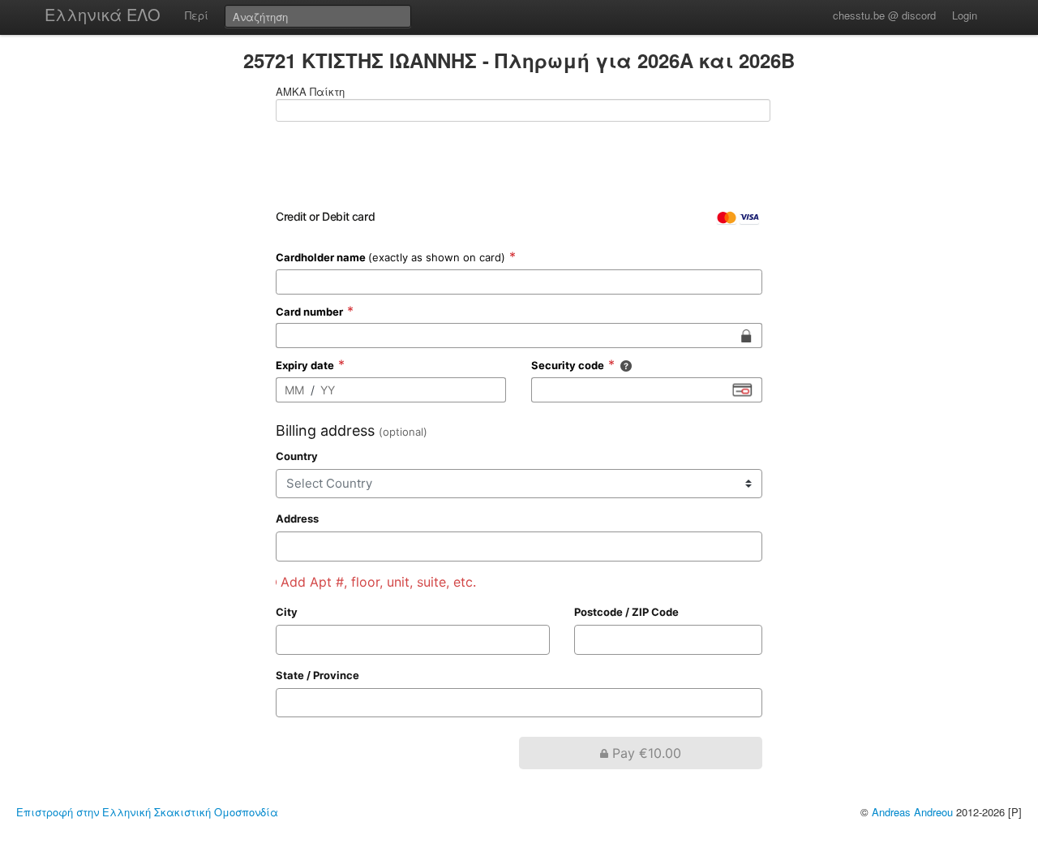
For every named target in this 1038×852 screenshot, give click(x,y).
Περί (196, 15)
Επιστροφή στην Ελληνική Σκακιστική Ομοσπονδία (147, 812)
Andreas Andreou (912, 812)
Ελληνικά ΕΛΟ (103, 14)
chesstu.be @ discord (884, 15)
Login (964, 15)
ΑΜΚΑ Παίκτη (310, 91)
